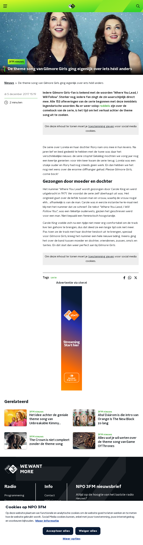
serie (54, 277)
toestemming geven (101, 126)
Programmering (14, 495)
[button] (5, 6)
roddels (105, 106)
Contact (49, 495)
